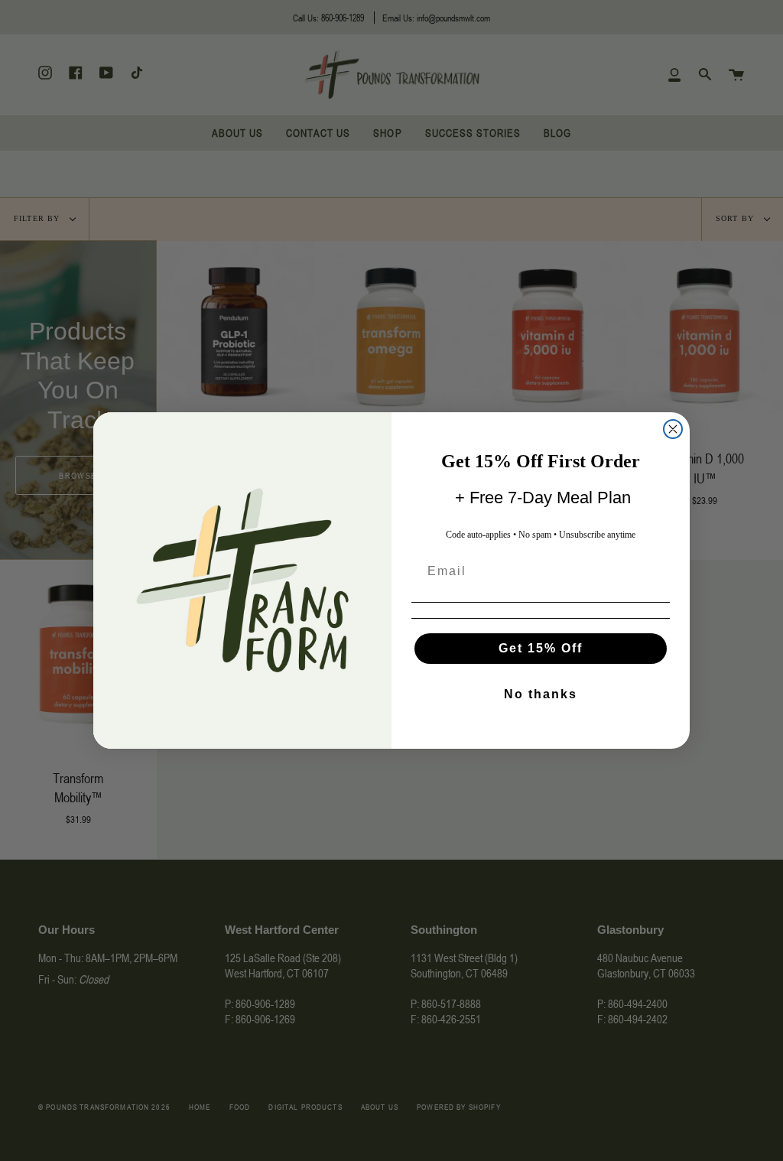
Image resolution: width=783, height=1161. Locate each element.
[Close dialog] (673, 429)
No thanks (540, 694)
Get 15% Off (541, 648)
